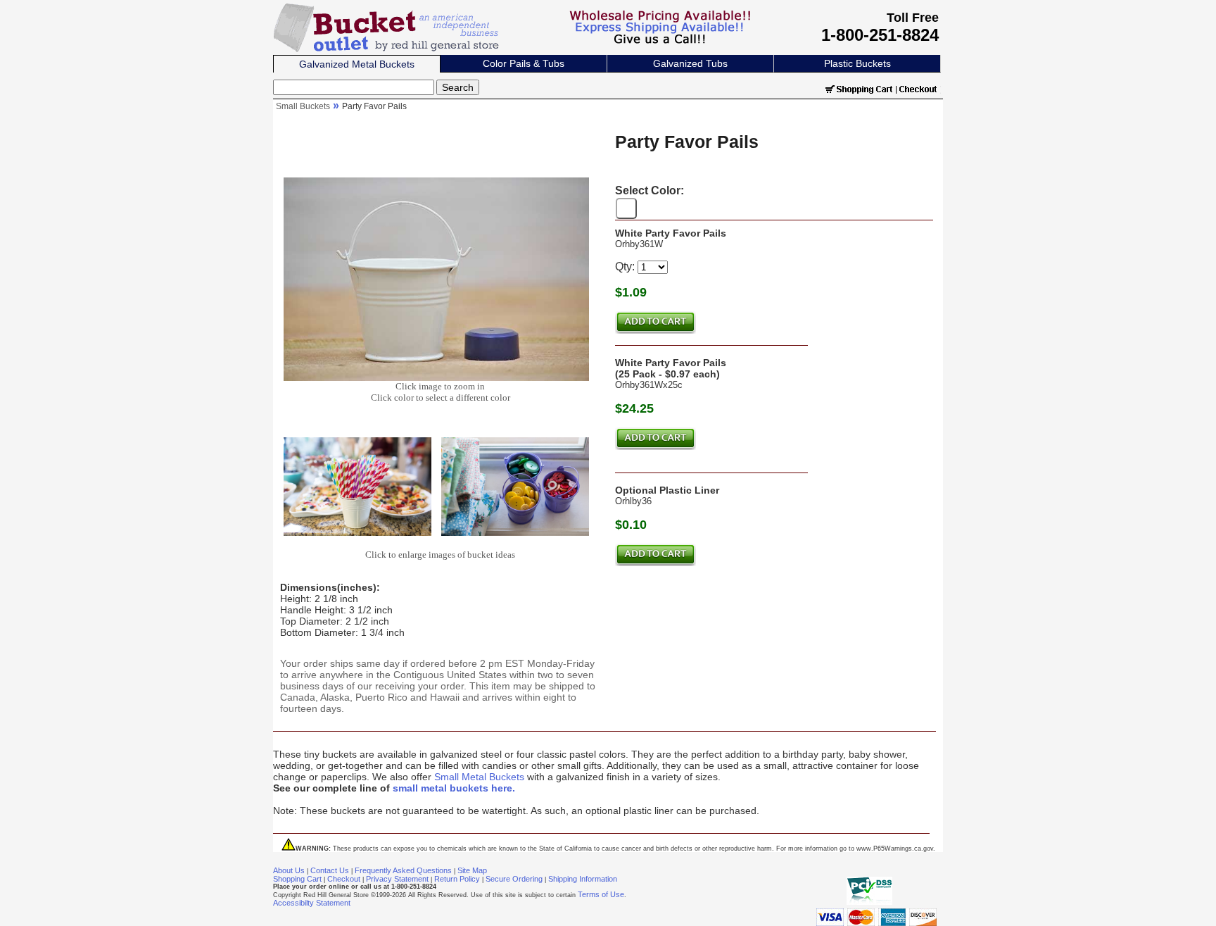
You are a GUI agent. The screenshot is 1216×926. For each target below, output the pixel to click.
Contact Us (329, 870)
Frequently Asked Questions (403, 870)
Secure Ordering (514, 879)
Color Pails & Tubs (523, 63)
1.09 (634, 292)
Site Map (472, 870)
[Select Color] (626, 208)
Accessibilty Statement (311, 903)
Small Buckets (303, 106)
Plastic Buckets (857, 63)
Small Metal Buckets (479, 776)
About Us (289, 870)
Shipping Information (582, 879)
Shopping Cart (297, 879)
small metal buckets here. (454, 788)
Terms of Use (601, 894)
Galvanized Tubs (690, 63)
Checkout (343, 879)
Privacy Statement (397, 879)
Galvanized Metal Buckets (356, 64)
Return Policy (457, 879)
